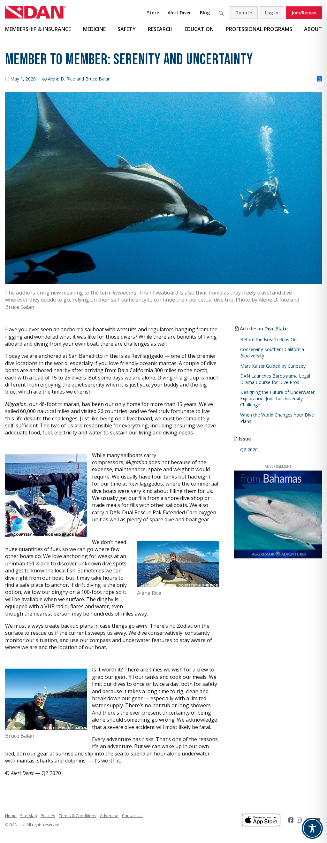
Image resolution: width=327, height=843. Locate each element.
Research (160, 29)
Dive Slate (276, 328)
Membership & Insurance (38, 29)
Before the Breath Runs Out (269, 339)
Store (153, 13)
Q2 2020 (249, 450)
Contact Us (132, 815)
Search (221, 12)
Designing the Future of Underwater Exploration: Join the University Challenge (277, 398)
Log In (271, 13)
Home (11, 815)
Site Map (28, 815)
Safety (127, 29)
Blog (205, 13)
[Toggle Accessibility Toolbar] (312, 828)
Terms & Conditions (77, 815)
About (313, 29)
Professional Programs (259, 29)
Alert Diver (179, 13)
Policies (48, 815)
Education (199, 29)
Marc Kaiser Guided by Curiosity (273, 366)
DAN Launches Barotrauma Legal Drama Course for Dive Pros (275, 379)
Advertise (109, 815)
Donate (243, 13)
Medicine (94, 29)
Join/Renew (304, 13)
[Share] (319, 79)
